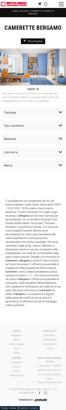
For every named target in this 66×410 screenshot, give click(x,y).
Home (15, 11)
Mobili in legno (16, 344)
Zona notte (49, 331)
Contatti (16, 366)
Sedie (16, 352)
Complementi (50, 344)
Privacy (4, 408)
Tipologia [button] (10, 112)
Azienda (16, 358)
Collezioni (24, 11)
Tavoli (17, 348)
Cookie (13, 408)
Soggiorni (16, 335)
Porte (49, 348)
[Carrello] (40, 4)
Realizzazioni (16, 375)
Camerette (36, 11)
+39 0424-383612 (51, 374)
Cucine (16, 331)
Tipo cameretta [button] (14, 125)
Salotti (16, 339)
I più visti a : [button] (11, 152)
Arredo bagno (49, 339)
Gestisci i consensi (29, 408)
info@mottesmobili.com (49, 382)
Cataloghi (17, 362)
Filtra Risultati (35, 41)
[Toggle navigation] (61, 4)
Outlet (30, 275)
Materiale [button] (10, 138)
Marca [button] (8, 165)
